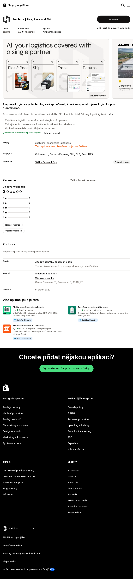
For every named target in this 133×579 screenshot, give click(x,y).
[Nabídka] (128, 5)
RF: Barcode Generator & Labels (28, 307)
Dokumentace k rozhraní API (19, 476)
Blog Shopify (10, 488)
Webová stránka (44, 278)
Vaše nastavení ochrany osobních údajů (26, 569)
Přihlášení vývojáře (14, 537)
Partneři (72, 494)
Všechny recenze (13, 231)
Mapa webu (9, 561)
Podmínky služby (12, 545)
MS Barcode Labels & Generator (28, 325)
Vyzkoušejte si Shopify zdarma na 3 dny (66, 368)
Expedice (72, 443)
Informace (73, 470)
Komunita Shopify (13, 482)
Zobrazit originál (52, 133)
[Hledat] (123, 5)
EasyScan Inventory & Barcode (93, 307)
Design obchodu (12, 431)
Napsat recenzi (12, 225)
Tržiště (71, 413)
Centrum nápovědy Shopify (18, 470)
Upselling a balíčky (78, 425)
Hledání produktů (13, 413)
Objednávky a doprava (16, 425)
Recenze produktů (78, 419)
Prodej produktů (12, 419)
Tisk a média (74, 488)
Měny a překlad (76, 449)
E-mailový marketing (79, 431)
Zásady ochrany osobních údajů (54, 261)
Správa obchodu (12, 443)
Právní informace (77, 506)
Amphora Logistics (52, 32)
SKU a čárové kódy (46, 162)
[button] (34, 314)
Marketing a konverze (15, 437)
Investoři (72, 482)
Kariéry (71, 476)
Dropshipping (75, 407)
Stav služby (74, 512)
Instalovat (114, 19)
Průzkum (7, 494)
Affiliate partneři (77, 500)
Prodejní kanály (11, 407)
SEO (69, 437)
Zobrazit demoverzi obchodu (113, 28)
